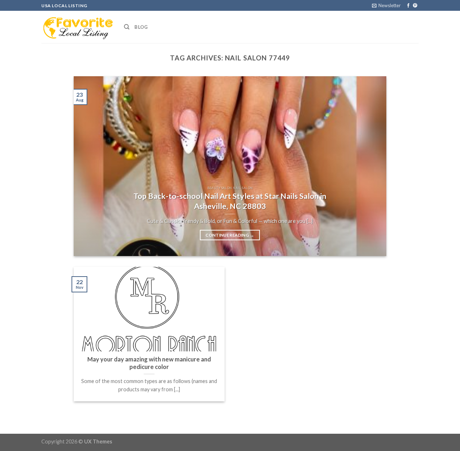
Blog (141, 27)
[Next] (370, 166)
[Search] (126, 27)
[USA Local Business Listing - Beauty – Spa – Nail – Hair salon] (77, 27)
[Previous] (89, 166)
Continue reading (230, 235)
